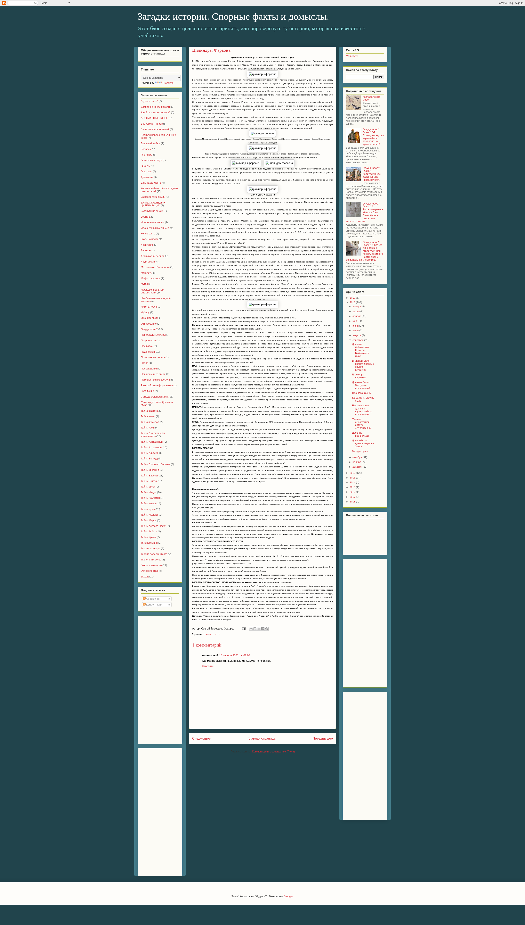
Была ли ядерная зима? (155, 129)
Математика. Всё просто (155, 267)
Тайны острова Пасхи (153, 526)
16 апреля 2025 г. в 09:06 (234, 655)
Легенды (146, 250)
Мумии (145, 284)
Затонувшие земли (152, 211)
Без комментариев (152, 123)
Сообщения (153, 598)
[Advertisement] (157, 678)
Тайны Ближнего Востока (155, 464)
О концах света (150, 318)
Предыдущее (323, 738)
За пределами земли (153, 196)
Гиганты (145, 166)
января (357, 306)
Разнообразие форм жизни (157, 385)
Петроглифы (148, 340)
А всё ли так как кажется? (155, 112)
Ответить (207, 666)
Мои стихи (352, 56)
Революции (147, 391)
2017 (353, 496)
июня (356, 325)
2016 (353, 492)
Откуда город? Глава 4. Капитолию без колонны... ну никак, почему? (372, 174)
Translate (168, 83)
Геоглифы (147, 154)
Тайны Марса (148, 520)
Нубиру (145, 312)
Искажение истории (152, 222)
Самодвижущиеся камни (155, 396)
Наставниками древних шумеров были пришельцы (362, 410)
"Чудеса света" (149, 101)
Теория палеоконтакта (154, 554)
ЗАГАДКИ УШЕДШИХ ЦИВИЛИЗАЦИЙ (153, 204)
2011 (353, 302)
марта (356, 311)
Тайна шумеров (150, 422)
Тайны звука (148, 486)
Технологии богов (151, 559)
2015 (353, 487)
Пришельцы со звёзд (153, 374)
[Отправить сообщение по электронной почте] (244, 628)
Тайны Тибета (149, 531)
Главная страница (261, 738)
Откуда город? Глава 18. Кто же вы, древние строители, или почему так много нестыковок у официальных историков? (364, 251)
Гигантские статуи (151, 160)
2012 (353, 473)
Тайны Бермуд (149, 458)
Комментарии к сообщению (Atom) (273, 751)
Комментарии (154, 604)
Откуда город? (149, 329)
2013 (353, 477)
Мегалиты (147, 273)
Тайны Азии (148, 427)
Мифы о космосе (150, 278)
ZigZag (145, 576)
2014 (353, 482)
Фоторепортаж (149, 570)
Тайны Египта (211, 634)
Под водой (147, 346)
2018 (353, 501)
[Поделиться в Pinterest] (267, 629)
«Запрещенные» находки (156, 107)
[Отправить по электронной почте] (251, 629)
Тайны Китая (148, 503)
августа (357, 335)
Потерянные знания (153, 357)
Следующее (201, 738)
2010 (353, 297)
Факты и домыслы (151, 565)
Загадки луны (360, 451)
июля (356, 330)
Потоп (144, 362)
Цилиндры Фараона (359, 376)
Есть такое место (151, 182)
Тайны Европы (149, 475)
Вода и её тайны (150, 143)
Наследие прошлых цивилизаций (152, 291)
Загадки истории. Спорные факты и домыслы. (233, 16)
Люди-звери (148, 261)
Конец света (148, 233)
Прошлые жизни (361, 393)
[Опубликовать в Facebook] (263, 629)
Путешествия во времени (156, 379)
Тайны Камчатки (150, 498)
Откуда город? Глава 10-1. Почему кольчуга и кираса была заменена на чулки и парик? (373, 137)
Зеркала (146, 216)
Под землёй (148, 351)
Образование (149, 323)
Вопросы (146, 149)
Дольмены (147, 177)
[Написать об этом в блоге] (255, 629)
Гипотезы (146, 171)
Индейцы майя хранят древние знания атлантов (363, 365)
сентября (358, 340)
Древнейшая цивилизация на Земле (363, 443)
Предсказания (149, 368)
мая (355, 321)
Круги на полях (149, 239)
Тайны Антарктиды (152, 441)
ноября (357, 462)
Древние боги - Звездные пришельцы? (361, 385)
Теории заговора (150, 548)
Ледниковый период (152, 256)
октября (358, 457)
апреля (357, 316)
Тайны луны (148, 509)
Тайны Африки (149, 453)
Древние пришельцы (360, 434)
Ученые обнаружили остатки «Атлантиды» (361, 424)
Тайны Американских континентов (153, 435)
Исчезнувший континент (155, 228)
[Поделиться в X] (259, 629)
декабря (358, 466)
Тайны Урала (148, 537)
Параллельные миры (153, 334)
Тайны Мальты (149, 514)
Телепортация (149, 542)
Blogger (288, 896)
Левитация (147, 244)
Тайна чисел (148, 416)
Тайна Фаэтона (150, 410)
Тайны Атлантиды (151, 447)
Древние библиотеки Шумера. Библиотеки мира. (360, 350)
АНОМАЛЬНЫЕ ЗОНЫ (154, 118)
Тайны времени (150, 469)
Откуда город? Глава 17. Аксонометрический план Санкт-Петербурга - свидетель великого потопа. (364, 212)
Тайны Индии (148, 492)
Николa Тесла (149, 306)
